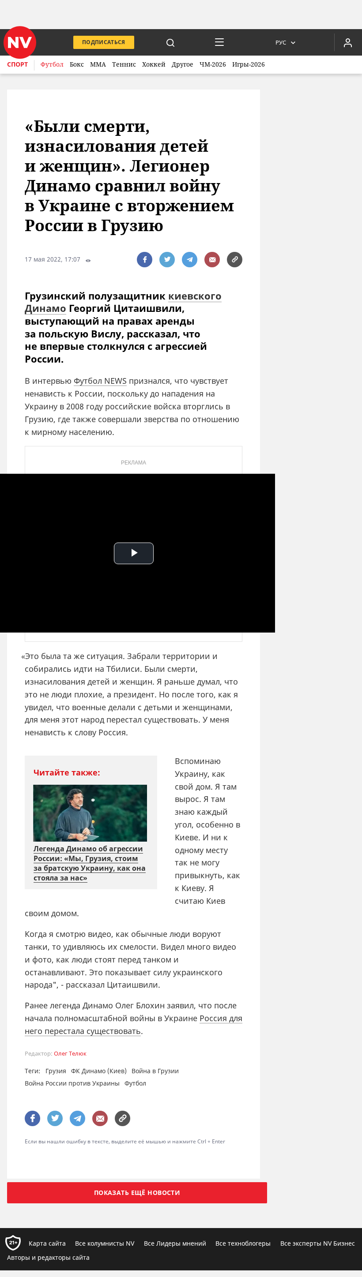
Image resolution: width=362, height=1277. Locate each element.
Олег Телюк (70, 1053)
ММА (98, 64)
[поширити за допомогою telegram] (189, 259)
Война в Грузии (155, 1071)
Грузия (55, 1071)
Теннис (124, 64)
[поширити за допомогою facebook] (144, 259)
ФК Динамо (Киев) (99, 1071)
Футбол (52, 64)
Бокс (77, 64)
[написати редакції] (212, 259)
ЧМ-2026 (213, 64)
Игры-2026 (248, 64)
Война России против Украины (72, 1083)
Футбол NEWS (100, 380)
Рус (280, 42)
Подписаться (103, 42)
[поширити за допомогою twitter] (167, 259)
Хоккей (154, 64)
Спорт (17, 64)
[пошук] (170, 42)
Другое (182, 64)
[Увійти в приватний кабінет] (347, 42)
